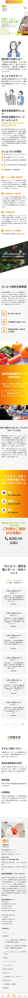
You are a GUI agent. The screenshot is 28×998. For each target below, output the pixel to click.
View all (9, 580)
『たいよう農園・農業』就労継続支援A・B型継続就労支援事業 (15, 941)
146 (23, 724)
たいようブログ (17, 580)
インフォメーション (10, 961)
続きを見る (13, 604)
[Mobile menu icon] (25, 8)
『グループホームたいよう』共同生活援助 (15, 953)
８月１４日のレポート (14, 680)
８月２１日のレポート (14, 613)
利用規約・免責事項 (10, 984)
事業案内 (5, 936)
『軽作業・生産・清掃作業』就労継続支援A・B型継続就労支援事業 (15, 947)
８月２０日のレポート (14, 635)
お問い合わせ (7, 980)
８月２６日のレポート (14, 591)
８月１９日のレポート (14, 658)
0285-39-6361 (16, 540)
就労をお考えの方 (8, 969)
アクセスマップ (9, 965)
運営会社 (5, 958)
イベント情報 (8, 582)
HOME (5, 932)
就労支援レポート (18, 582)
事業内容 (8, 996)
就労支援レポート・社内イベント (14, 976)
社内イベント (7, 973)
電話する (25, 996)
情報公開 (5, 988)
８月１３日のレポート (14, 702)
